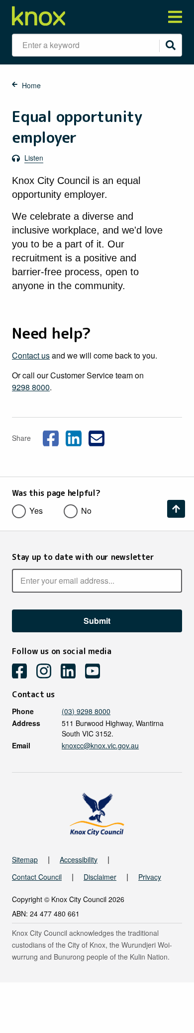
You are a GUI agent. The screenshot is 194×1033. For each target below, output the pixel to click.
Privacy (149, 877)
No (86, 510)
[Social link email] (96, 436)
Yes (36, 510)
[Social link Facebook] (51, 436)
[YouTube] (96, 672)
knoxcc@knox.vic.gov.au (100, 745)
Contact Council (37, 877)
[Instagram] (47, 672)
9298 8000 (31, 387)
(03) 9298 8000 (86, 711)
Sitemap (25, 859)
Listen (33, 158)
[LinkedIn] (72, 672)
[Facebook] (23, 672)
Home (31, 85)
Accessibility (78, 859)
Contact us (31, 355)
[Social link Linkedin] (74, 436)
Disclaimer (100, 877)
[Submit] (170, 45)
